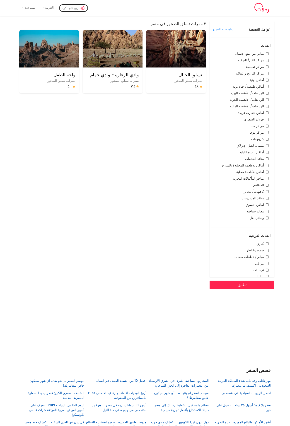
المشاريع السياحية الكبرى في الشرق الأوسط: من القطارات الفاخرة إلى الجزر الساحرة (178, 383)
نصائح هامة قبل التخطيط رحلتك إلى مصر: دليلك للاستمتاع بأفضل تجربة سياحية (181, 407)
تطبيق (241, 284)
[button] (48, 7)
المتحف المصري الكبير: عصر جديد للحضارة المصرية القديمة (56, 395)
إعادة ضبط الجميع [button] (223, 29)
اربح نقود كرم (70, 8)
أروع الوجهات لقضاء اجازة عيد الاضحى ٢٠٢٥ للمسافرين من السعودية (117, 395)
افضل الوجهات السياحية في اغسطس (246, 393)
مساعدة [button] (29, 7)
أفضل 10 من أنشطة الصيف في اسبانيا (121, 380)
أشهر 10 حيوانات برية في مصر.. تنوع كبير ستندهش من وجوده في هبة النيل (119, 407)
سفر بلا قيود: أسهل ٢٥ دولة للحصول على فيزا (243, 407)
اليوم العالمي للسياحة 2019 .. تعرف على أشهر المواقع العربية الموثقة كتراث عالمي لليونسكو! (56, 410)
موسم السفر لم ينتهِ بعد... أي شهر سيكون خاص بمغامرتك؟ (57, 383)
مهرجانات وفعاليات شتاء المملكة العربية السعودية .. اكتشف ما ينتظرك (244, 383)
